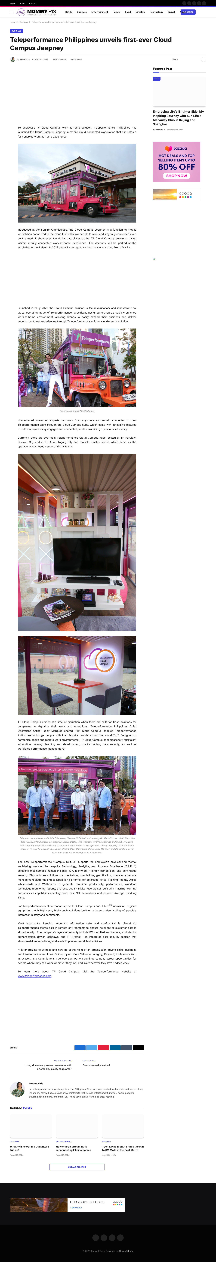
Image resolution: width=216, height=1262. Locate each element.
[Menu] (11, 12)
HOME (68, 11)
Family (116, 11)
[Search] (204, 12)
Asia (156, 79)
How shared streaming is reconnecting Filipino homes (73, 1148)
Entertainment (99, 11)
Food (128, 11)
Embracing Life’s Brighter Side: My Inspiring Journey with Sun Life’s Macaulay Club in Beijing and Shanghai (178, 118)
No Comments (59, 59)
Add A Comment (77, 1167)
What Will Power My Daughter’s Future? (29, 1148)
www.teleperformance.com (34, 975)
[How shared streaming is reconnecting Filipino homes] (77, 1126)
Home (12, 3)
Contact (33, 3)
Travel (171, 11)
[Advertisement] (77, 95)
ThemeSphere (126, 1251)
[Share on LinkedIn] (197, 59)
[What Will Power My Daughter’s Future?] (31, 1126)
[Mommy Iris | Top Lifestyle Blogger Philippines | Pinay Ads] (36, 12)
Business (82, 11)
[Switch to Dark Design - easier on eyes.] (200, 12)
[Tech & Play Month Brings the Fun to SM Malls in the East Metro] (123, 1126)
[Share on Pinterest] (192, 59)
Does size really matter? (96, 1065)
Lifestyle (140, 11)
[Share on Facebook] (182, 59)
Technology (156, 11)
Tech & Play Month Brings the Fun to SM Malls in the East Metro (123, 1148)
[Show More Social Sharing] (203, 59)
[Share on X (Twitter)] (187, 59)
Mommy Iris (25, 59)
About (22, 3)
